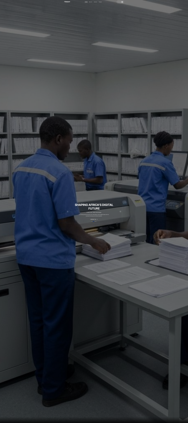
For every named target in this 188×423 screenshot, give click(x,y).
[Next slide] (120, 211)
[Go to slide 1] (92, 221)
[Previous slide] (68, 211)
